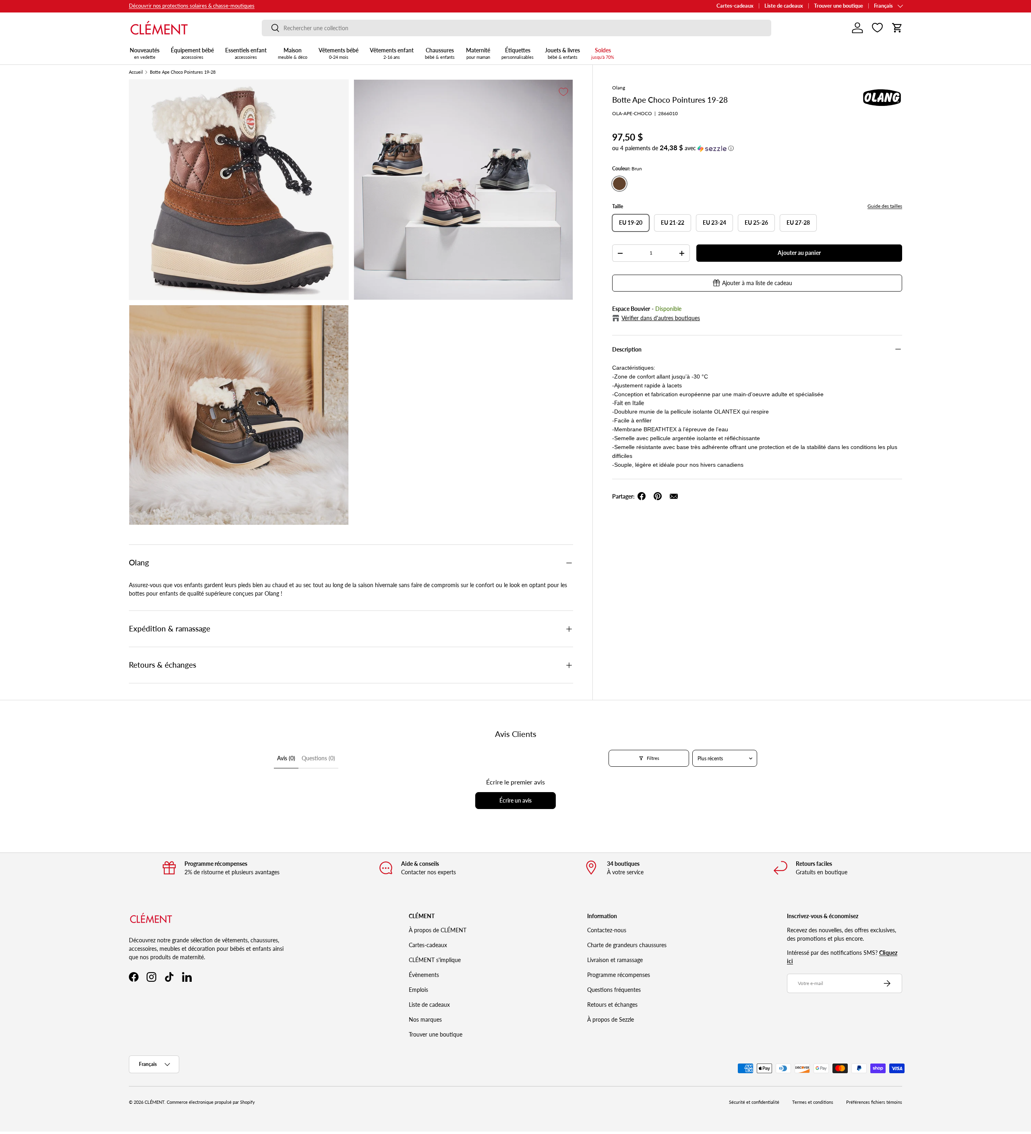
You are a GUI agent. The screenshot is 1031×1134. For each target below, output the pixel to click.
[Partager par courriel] (674, 496)
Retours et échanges (612, 1004)
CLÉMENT (154, 1102)
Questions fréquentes (614, 989)
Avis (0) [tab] (286, 758)
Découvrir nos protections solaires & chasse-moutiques (192, 6)
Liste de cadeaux (783, 6)
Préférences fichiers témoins (874, 1102)
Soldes (602, 53)
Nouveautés (144, 53)
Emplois (418, 989)
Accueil (136, 72)
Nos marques (425, 1019)
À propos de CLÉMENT (437, 930)
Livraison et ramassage (615, 959)
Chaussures (440, 53)
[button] (897, 28)
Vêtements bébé (338, 53)
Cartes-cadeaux (735, 6)
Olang (618, 88)
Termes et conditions (812, 1102)
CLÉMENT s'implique (435, 959)
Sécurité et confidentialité (754, 1102)
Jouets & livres (562, 53)
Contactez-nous (606, 930)
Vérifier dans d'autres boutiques (660, 318)
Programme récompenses (618, 974)
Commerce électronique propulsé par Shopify (211, 1102)
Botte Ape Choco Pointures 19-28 (182, 72)
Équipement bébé (192, 53)
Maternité (478, 53)
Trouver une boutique (838, 6)
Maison (292, 53)
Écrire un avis (515, 800)
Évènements (424, 974)
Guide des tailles (884, 206)
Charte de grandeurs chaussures (627, 945)
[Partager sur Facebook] (642, 496)
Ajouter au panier (799, 252)
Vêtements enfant (392, 53)
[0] (877, 28)
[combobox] (516, 28)
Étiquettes (517, 53)
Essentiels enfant (246, 53)
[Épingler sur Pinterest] (658, 496)
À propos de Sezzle (610, 1019)
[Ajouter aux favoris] (563, 91)
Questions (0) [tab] (318, 758)
